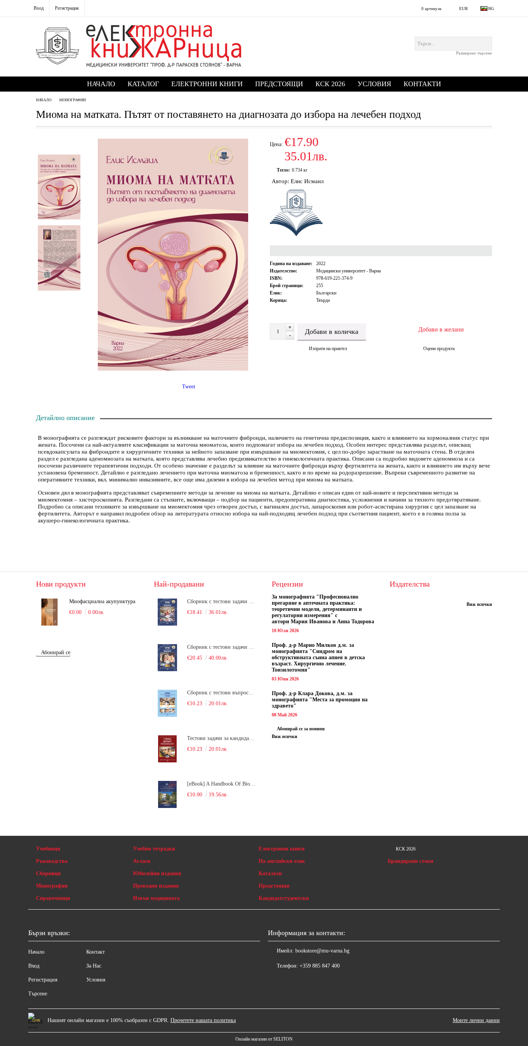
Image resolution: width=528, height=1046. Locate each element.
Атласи (141, 861)
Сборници (48, 873)
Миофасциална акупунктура (102, 601)
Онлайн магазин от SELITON (264, 1039)
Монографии (72, 100)
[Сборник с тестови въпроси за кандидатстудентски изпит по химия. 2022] (167, 703)
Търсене (37, 994)
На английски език (282, 861)
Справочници (53, 898)
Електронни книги (207, 84)
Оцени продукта (439, 348)
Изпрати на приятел (328, 348)
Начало (101, 84)
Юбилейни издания (157, 873)
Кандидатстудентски (284, 898)
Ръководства (52, 861)
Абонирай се (55, 652)
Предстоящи (279, 84)
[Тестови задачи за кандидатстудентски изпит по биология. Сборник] (167, 748)
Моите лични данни (476, 1020)
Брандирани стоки (410, 861)
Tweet (188, 386)
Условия (374, 84)
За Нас (93, 966)
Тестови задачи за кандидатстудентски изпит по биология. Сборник (222, 738)
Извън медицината (156, 898)
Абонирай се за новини (301, 728)
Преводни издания (156, 886)
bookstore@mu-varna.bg (322, 951)
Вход (33, 966)
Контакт (95, 952)
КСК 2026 (330, 84)
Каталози (270, 873)
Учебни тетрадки (154, 849)
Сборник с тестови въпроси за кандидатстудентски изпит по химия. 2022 (222, 693)
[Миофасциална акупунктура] (49, 612)
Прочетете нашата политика (203, 1020)
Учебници (48, 849)
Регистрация (42, 980)
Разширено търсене (474, 53)
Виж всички (284, 736)
